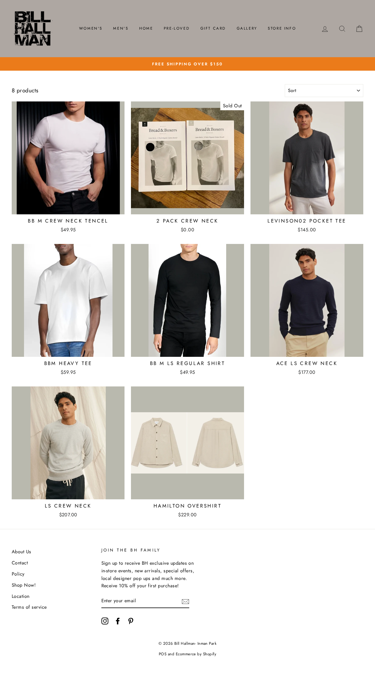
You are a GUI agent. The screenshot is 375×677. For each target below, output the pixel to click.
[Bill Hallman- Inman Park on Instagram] (104, 621)
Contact (20, 562)
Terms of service (29, 607)
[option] (187, 64)
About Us (21, 551)
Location (21, 596)
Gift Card (213, 28)
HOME (146, 28)
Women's (91, 28)
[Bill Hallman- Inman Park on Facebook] (117, 621)
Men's (120, 28)
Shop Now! (24, 585)
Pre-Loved (177, 28)
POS (162, 654)
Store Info (282, 28)
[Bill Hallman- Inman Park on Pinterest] (130, 621)
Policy (18, 574)
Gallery (247, 28)
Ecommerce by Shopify (196, 654)
